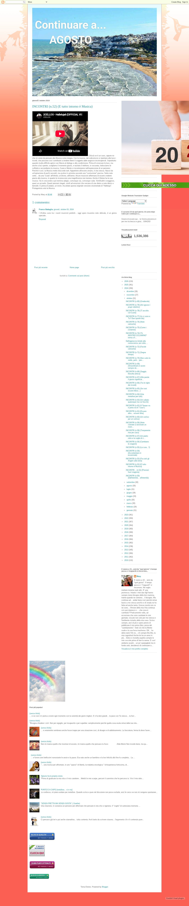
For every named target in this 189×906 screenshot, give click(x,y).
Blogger (105, 887)
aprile (129, 500)
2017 (126, 536)
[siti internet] (42, 840)
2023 (126, 515)
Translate (140, 204)
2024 (126, 288)
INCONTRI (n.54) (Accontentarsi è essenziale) (133, 453)
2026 (126, 281)
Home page (74, 267)
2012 (126, 553)
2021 (126, 522)
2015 (126, 543)
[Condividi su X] (64, 194)
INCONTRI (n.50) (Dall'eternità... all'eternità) (137, 477)
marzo (129, 503)
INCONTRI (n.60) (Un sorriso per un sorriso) (137, 418)
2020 (126, 525)
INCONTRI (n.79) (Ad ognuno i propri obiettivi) (138, 306)
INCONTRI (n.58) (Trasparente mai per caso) (138, 431)
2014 (126, 546)
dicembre (130, 291)
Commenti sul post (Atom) (78, 276)
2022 (126, 518)
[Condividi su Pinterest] (69, 194)
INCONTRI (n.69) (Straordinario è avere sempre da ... (135, 366)
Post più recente (40, 267)
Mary (139, 576)
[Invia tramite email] (59, 194)
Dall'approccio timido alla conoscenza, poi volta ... (137, 342)
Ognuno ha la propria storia (51, 776)
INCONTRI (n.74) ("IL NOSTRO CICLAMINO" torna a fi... (136, 335)
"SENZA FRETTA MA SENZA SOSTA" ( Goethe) (60, 803)
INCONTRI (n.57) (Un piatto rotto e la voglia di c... (137, 437)
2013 (126, 550)
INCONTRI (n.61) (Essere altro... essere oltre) (136, 412)
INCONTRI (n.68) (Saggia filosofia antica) (136, 372)
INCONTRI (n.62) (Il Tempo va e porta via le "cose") (138, 406)
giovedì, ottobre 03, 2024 (64, 209)
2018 (126, 532)
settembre (131, 482)
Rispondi (42, 219)
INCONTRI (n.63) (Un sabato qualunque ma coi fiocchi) (137, 401)
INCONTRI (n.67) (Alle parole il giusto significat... (137, 378)
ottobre (130, 298)
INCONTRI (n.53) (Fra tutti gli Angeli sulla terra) (137, 460)
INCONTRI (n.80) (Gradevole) (137, 301)
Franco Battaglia (46, 209)
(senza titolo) (34, 713)
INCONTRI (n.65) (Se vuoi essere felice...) (136, 389)
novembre (131, 295)
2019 (126, 529)
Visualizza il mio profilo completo (134, 649)
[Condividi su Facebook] (67, 194)
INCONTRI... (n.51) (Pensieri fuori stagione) (137, 471)
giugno (129, 493)
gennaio (130, 510)
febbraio (130, 507)
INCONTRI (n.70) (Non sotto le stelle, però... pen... (138, 359)
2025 (126, 285)
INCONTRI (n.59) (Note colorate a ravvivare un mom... (136, 425)
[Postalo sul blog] (61, 194)
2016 (126, 539)
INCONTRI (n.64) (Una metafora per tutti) (135, 395)
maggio (130, 496)
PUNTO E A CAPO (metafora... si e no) (56, 790)
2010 (126, 560)
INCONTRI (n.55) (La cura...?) (138, 447)
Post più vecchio (108, 267)
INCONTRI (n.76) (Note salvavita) (135, 323)
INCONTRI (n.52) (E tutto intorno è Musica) (136, 465)
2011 (126, 557)
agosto (130, 486)
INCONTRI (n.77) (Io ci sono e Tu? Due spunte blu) (138, 317)
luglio (129, 489)
